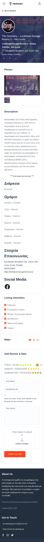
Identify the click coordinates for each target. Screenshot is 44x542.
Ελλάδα (6, 47)
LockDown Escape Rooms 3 (15, 44)
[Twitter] (12, 535)
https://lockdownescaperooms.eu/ (18, 272)
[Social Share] (15, 58)
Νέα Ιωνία (15, 47)
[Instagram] (7, 535)
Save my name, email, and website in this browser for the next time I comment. (20, 400)
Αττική (33, 44)
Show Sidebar (10, 11)
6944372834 (9, 268)
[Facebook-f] (3, 535)
